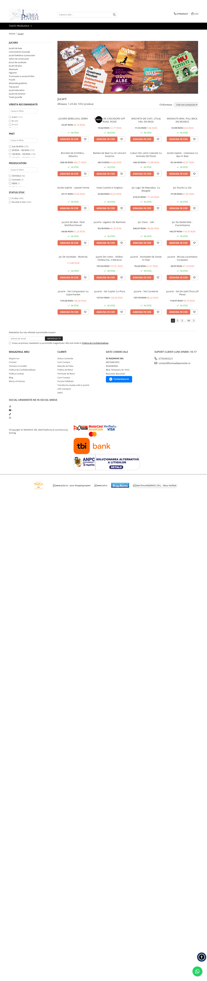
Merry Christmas (17, 381)
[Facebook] (10, 406)
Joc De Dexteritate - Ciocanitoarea (182, 224)
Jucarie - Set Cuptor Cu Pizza (109, 291)
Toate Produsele (19, 25)
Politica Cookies (16, 373)
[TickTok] (10, 414)
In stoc (15, 198)
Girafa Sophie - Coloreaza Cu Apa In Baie (182, 154)
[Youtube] (10, 410)
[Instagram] (10, 417)
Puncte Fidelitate (65, 381)
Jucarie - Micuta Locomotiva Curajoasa (182, 258)
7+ (13, 124)
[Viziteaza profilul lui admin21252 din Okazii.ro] (38, 485)
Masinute (13, 69)
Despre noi (14, 358)
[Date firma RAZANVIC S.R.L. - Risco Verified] (154, 485)
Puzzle (12, 79)
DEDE (14, 183)
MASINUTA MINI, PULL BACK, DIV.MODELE (182, 120)
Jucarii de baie (15, 48)
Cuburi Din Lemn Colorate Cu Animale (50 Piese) (146, 154)
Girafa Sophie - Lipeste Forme (73, 187)
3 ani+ (14, 117)
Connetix (16, 179)
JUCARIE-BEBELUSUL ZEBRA (73, 118)
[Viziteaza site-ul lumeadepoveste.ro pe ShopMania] (120, 485)
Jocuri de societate (17, 62)
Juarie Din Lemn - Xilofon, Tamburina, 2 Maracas (109, 258)
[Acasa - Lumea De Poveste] (25, 14)
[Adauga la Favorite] (85, 139)
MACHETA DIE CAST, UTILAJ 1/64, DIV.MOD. (146, 120)
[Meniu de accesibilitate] (201, 957)
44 (188, 320)
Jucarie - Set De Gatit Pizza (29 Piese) (182, 293)
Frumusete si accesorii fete (21, 76)
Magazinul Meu (19, 351)
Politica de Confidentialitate (95, 343)
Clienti (61, 351)
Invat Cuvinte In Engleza (110, 187)
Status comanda (65, 358)
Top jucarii (14, 86)
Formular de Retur (66, 373)
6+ (13, 120)
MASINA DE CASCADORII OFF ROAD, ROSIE (109, 120)
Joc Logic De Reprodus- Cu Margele (146, 189)
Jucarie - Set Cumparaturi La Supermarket (73, 293)
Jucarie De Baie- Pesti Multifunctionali (73, 224)
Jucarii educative (16, 90)
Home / (13, 33)
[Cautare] (114, 14)
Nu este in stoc (19, 201)
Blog (11, 377)
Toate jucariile (15, 97)
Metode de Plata (65, 366)
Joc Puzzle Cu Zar (182, 187)
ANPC (60, 392)
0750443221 (165, 358)
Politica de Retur (65, 369)
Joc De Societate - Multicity (73, 256)
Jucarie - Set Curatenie (146, 291)
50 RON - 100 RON (20, 150)
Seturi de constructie (19, 58)
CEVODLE (16, 175)
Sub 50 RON (17, 146)
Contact (12, 362)
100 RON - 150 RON (21, 154)
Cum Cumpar (63, 362)
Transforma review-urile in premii (73, 385)
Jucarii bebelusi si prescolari (22, 55)
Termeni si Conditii (18, 366)
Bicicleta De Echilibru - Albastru (73, 154)
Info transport (64, 388)
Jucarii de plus (15, 65)
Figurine (13, 72)
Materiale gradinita (18, 83)
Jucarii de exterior (17, 93)
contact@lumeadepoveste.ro (174, 363)
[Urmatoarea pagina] (193, 321)
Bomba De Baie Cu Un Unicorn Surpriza (109, 154)
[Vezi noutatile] (127, 67)
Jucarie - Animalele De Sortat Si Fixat (146, 258)
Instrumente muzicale (19, 51)
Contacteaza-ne (121, 379)
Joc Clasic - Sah (146, 222)
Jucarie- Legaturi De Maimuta (109, 222)
